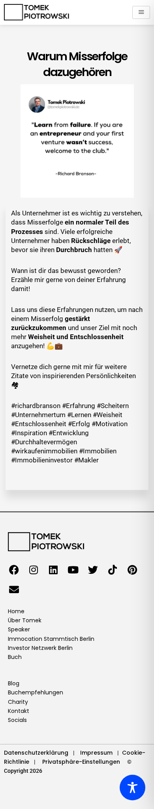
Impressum (96, 753)
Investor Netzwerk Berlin (40, 648)
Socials (17, 720)
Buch (15, 657)
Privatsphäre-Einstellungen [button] (81, 762)
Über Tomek (24, 620)
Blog (13, 683)
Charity (18, 702)
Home (16, 611)
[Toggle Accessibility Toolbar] (132, 787)
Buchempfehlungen (35, 692)
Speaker (19, 629)
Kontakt (18, 711)
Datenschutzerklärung (36, 753)
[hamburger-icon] (141, 12)
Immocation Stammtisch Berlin (51, 639)
